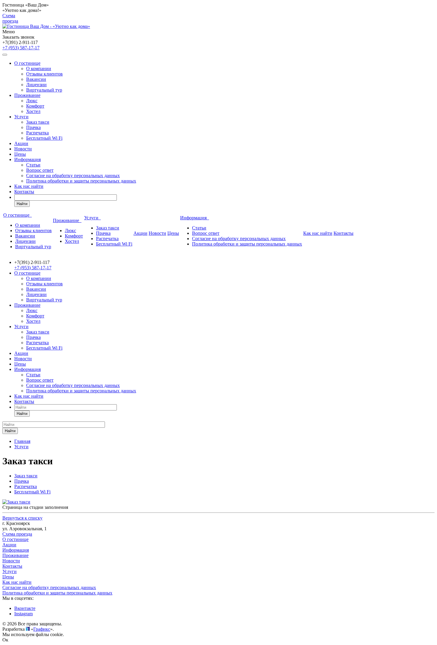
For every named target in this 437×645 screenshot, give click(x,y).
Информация (27, 159)
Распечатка (37, 132)
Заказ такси (37, 122)
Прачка (33, 127)
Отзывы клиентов (44, 73)
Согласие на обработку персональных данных (73, 175)
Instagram (23, 613)
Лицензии (36, 84)
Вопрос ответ (40, 170)
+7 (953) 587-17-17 (21, 47)
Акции (21, 143)
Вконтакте (24, 608)
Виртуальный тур (44, 89)
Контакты (24, 191)
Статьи (33, 164)
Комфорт (35, 105)
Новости (23, 148)
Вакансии (36, 79)
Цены (20, 154)
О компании (38, 68)
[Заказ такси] (16, 501)
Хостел (33, 111)
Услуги (21, 116)
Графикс (41, 629)
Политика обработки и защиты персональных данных (81, 180)
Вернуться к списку (22, 517)
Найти (22, 204)
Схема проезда (10, 18)
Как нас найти (28, 186)
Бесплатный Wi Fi (44, 138)
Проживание (27, 95)
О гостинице (27, 63)
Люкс (31, 100)
